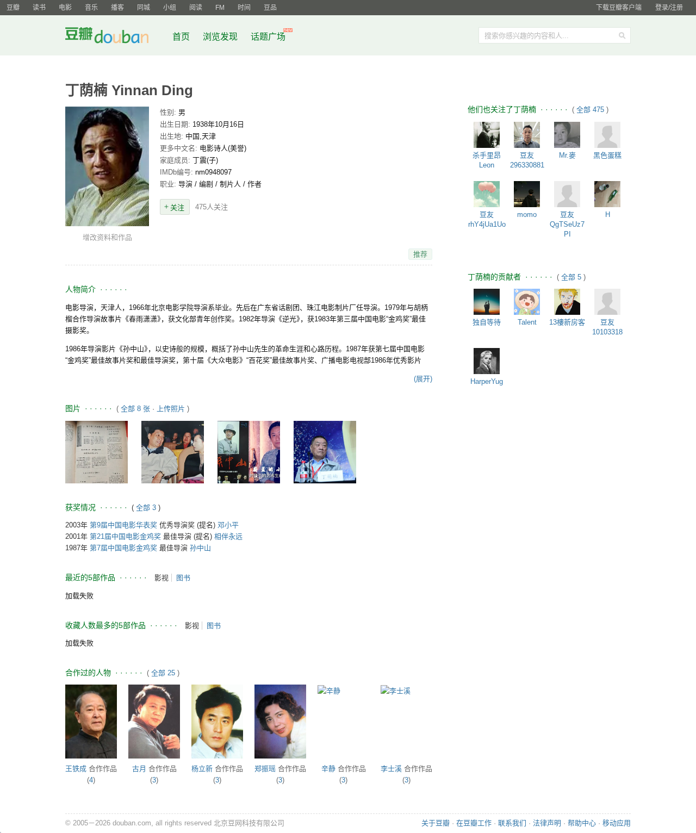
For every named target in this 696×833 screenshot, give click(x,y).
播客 (117, 7)
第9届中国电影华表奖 (123, 525)
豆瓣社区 (115, 37)
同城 (143, 7)
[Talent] (527, 302)
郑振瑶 (265, 768)
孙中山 (200, 548)
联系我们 (512, 823)
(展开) (423, 379)
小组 (169, 7)
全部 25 (163, 673)
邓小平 (228, 525)
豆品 (270, 7)
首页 (181, 36)
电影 (65, 7)
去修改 (107, 165)
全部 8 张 (135, 409)
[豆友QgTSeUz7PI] (567, 194)
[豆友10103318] (607, 302)
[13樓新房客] (567, 302)
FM (220, 7)
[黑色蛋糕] (607, 135)
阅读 (195, 7)
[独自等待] (487, 302)
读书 (39, 7)
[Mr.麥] (567, 135)
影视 (161, 578)
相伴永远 (228, 536)
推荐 (420, 254)
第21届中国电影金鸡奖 (125, 536)
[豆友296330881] (527, 135)
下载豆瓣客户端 (619, 7)
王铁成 (75, 768)
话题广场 (268, 36)
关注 (177, 207)
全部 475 (591, 109)
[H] (607, 194)
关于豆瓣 (435, 823)
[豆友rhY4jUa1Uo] (487, 194)
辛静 (328, 768)
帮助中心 (582, 823)
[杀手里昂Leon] (487, 135)
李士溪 (391, 768)
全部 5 (572, 277)
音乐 (91, 7)
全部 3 (147, 507)
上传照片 (171, 409)
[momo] (527, 194)
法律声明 (547, 823)
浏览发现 (221, 36)
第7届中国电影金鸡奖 (123, 548)
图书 (183, 578)
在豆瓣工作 (474, 823)
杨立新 (202, 768)
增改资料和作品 (107, 237)
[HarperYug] (487, 361)
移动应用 (616, 823)
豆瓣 (13, 7)
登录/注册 (669, 7)
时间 (244, 7)
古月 (139, 768)
